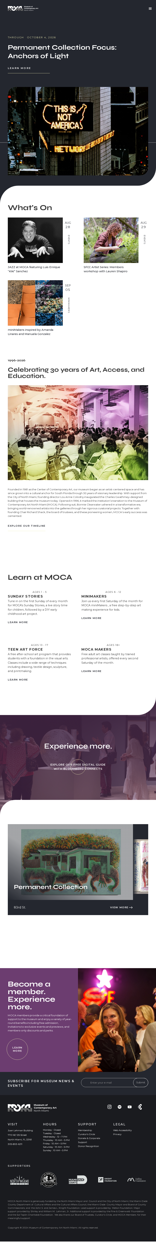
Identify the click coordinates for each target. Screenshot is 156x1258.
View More (119, 907)
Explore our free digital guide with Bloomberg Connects (78, 767)
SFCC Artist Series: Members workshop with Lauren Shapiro (105, 269)
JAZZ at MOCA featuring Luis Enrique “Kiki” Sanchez (34, 269)
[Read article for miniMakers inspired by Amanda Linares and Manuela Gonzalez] (35, 303)
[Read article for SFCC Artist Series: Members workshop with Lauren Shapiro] (111, 240)
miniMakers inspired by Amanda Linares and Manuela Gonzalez (30, 332)
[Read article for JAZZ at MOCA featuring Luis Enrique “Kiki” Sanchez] (35, 240)
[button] (23, 8)
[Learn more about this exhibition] (78, 122)
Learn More (19, 59)
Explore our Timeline (26, 525)
